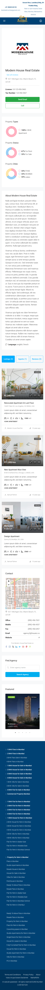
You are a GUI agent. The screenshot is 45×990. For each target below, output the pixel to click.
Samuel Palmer (12, 495)
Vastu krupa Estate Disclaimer (17, 978)
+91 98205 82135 (11, 7)
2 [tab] (20, 733)
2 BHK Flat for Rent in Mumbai (18, 806)
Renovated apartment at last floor (19, 403)
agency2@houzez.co (31, 633)
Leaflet (18, 608)
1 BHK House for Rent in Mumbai (19, 818)
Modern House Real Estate (15, 428)
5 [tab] (31, 733)
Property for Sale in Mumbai (17, 857)
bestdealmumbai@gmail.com (10, 10)
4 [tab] (27, 733)
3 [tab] (24, 733)
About (38, 975)
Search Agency (23, 674)
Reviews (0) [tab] (36, 359)
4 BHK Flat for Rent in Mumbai (18, 814)
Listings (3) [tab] (8, 359)
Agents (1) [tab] (22, 359)
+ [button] (8, 581)
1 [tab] (16, 733)
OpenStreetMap (27, 608)
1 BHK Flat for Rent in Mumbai (18, 802)
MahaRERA (35, 978)
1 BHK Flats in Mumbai (15, 749)
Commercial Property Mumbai (18, 794)
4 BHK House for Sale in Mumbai (19, 778)
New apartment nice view (15, 470)
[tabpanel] (22, 711)
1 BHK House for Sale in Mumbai (19, 766)
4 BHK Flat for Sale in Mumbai (18, 790)
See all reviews (12, 75)
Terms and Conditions (13, 975)
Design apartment (11, 536)
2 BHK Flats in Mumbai (15, 754)
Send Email (22, 99)
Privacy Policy (28, 975)
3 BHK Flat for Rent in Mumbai (18, 810)
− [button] (8, 584)
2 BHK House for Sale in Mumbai (19, 770)
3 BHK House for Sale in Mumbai (19, 774)
